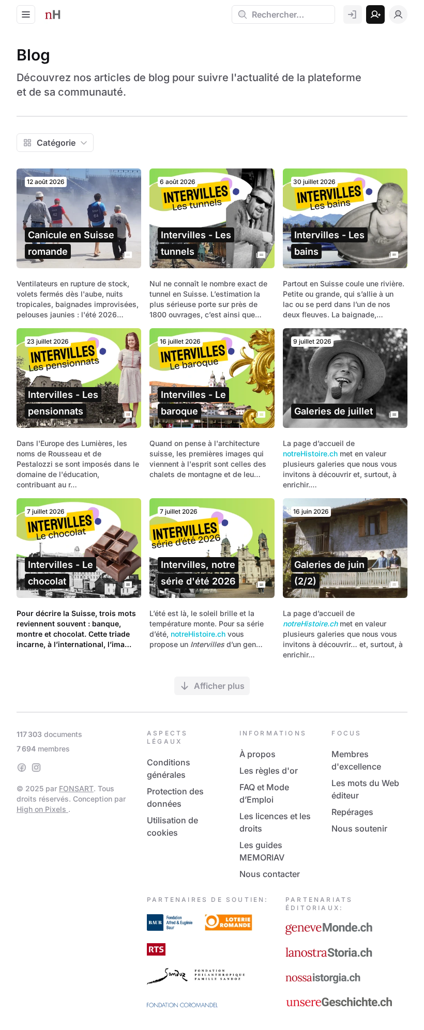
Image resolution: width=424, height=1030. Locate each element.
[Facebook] (22, 767)
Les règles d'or (268, 770)
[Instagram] (36, 767)
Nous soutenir (359, 828)
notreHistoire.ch (310, 453)
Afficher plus (219, 686)
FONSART (76, 788)
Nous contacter (269, 874)
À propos (257, 754)
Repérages (352, 812)
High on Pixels (42, 809)
